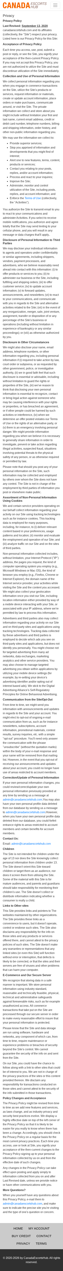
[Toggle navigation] (55, 5)
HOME (18, 1228)
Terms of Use (33, 198)
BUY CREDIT (21, 1236)
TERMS (41, 1243)
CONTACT (43, 1236)
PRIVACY (23, 1243)
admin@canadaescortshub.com (22, 799)
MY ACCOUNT (39, 1228)
